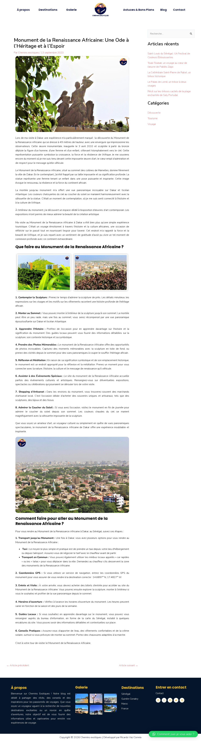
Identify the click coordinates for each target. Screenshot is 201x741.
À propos (23, 10)
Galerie (71, 10)
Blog (163, 10)
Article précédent (18, 665)
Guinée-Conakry (129, 698)
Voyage (152, 124)
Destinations (48, 10)
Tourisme (153, 118)
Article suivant (128, 665)
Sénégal (125, 693)
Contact (179, 10)
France (124, 708)
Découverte (154, 112)
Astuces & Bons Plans (138, 10)
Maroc (124, 703)
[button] (173, 734)
